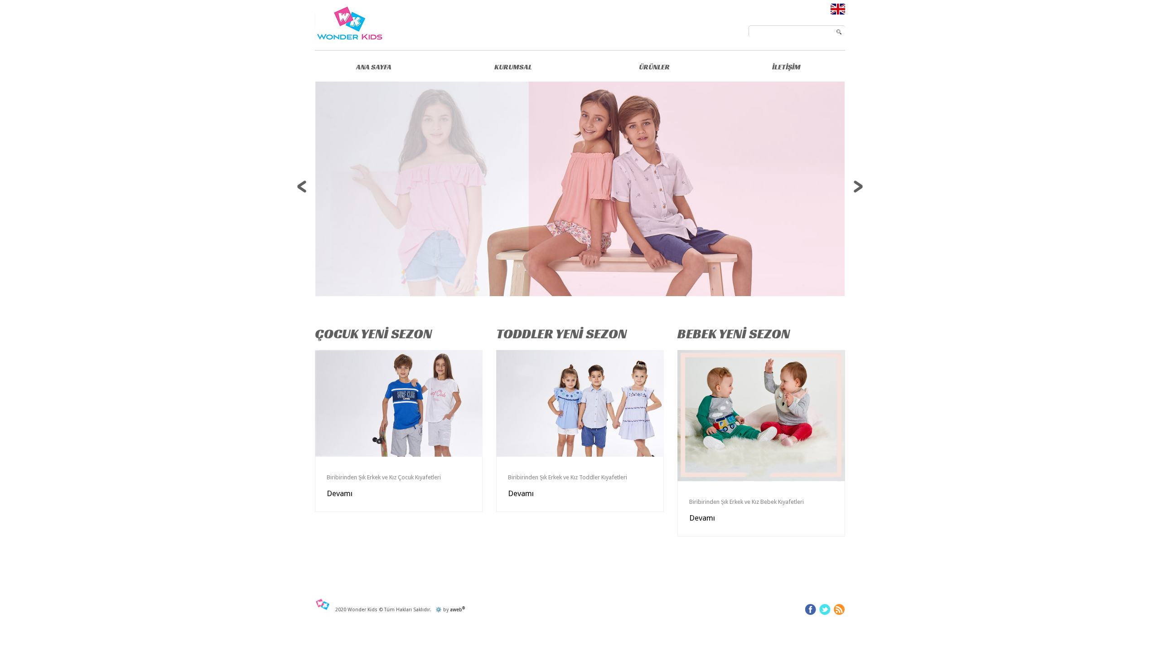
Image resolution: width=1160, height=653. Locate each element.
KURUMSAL (513, 67)
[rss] (839, 609)
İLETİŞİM (786, 67)
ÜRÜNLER (654, 67)
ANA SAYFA (374, 67)
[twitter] (825, 609)
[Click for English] (838, 8)
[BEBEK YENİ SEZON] (761, 415)
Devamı (340, 493)
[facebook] (810, 609)
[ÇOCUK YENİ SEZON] (399, 403)
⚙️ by (449, 610)
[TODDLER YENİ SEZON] (580, 403)
